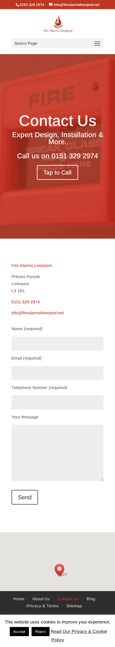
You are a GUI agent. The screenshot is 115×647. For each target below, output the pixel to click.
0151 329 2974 (75, 156)
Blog (90, 598)
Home (18, 598)
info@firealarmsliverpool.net (38, 312)
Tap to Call (57, 172)
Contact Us (68, 598)
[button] (61, 570)
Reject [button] (40, 631)
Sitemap (74, 605)
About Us (41, 598)
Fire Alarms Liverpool (31, 265)
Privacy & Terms (43, 605)
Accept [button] (19, 631)
